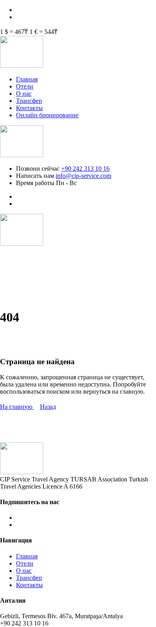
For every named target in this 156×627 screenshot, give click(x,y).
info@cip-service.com (83, 175)
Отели (24, 86)
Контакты (29, 107)
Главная (27, 79)
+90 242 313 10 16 (85, 168)
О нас (24, 93)
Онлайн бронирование (47, 115)
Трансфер (29, 100)
